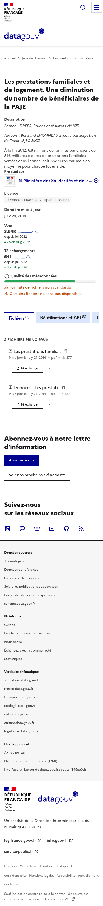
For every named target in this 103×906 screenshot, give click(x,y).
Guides (9, 625)
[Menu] (96, 7)
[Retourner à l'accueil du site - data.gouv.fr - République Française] (58, 799)
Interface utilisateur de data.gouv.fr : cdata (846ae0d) (45, 769)
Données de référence (21, 569)
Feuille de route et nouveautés (27, 633)
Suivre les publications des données (31, 586)
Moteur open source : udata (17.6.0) (30, 761)
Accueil (10, 58)
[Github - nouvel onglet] (66, 528)
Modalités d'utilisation (36, 866)
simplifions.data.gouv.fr (22, 680)
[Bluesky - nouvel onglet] (37, 528)
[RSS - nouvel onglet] (81, 528)
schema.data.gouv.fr (19, 603)
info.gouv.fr (57, 840)
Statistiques (13, 659)
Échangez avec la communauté (27, 650)
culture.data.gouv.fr (19, 722)
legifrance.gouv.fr (20, 840)
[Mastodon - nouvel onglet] (22, 528)
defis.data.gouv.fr (17, 714)
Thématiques (14, 561)
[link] (27, 368)
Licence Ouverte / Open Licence (37, 199)
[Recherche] (83, 7)
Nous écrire (13, 642)
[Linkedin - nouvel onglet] (7, 528)
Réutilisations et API (63, 317)
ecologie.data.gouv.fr (20, 705)
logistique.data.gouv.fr (21, 731)
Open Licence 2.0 (56, 899)
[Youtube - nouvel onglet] (51, 528)
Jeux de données (34, 58)
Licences (10, 866)
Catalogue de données (21, 578)
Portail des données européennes (29, 595)
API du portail (14, 752)
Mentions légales (41, 875)
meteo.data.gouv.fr (19, 688)
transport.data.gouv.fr (21, 697)
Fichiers (19, 318)
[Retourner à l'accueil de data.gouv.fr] (24, 35)
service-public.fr (18, 851)
